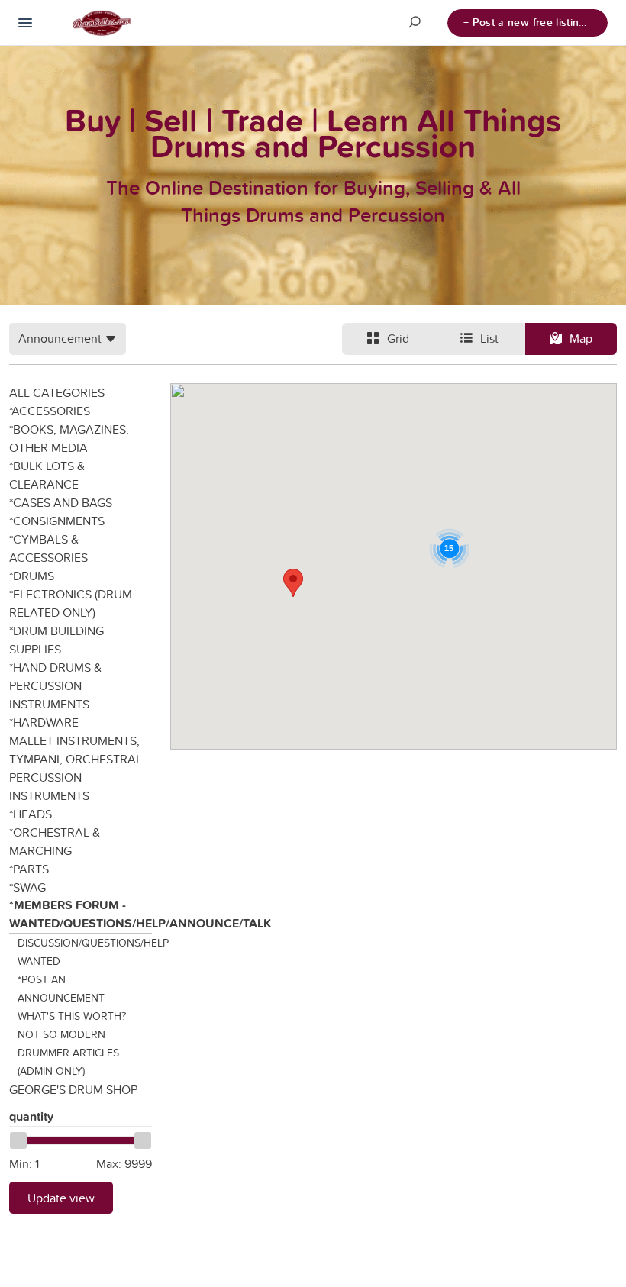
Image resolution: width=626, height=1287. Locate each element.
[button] (293, 583)
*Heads (30, 813)
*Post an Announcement (61, 988)
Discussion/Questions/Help (85, 942)
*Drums (31, 575)
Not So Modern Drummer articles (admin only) (68, 1053)
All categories (57, 392)
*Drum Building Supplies (56, 639)
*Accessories (49, 410)
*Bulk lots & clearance (47, 474)
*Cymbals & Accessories (48, 548)
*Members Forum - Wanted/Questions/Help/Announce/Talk (80, 914)
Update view (61, 1197)
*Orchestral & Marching (54, 841)
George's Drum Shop (73, 1089)
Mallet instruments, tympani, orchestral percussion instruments (75, 768)
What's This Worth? (72, 1016)
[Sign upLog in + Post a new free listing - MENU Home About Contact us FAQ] (25, 23)
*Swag (27, 887)
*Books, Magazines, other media (69, 438)
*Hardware (44, 722)
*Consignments (57, 520)
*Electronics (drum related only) (70, 603)
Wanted (39, 961)
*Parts (29, 868)
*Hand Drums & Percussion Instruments (55, 685)
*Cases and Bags (60, 502)
